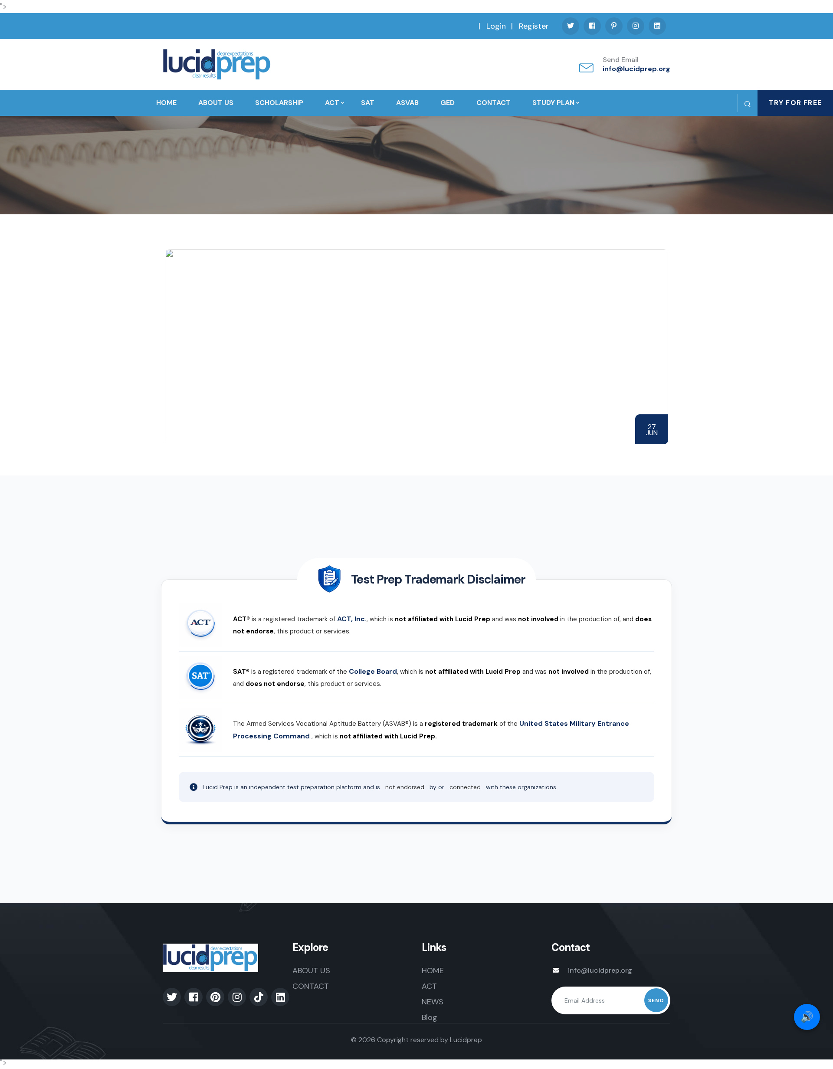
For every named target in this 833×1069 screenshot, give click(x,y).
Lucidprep (466, 1039)
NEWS (432, 1002)
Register (534, 26)
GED (447, 102)
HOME (166, 102)
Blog (429, 1017)
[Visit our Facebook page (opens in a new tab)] (592, 26)
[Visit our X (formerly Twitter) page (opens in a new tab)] (570, 26)
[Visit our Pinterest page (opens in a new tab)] (614, 26)
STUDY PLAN (553, 102)
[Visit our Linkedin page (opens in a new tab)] (657, 26)
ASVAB (407, 102)
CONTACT (493, 102)
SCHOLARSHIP (279, 102)
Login (496, 26)
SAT (367, 102)
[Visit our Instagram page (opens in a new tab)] (635, 26)
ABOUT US (215, 102)
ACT (332, 102)
